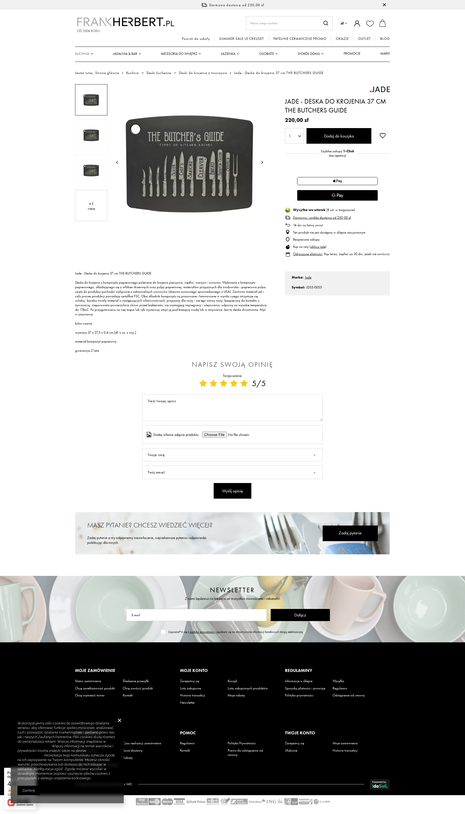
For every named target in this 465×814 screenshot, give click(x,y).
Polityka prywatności (299, 695)
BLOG (385, 39)
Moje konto (194, 670)
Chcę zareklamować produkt (95, 688)
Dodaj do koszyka (339, 136)
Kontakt (128, 695)
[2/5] (213, 383)
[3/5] (223, 383)
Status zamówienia (88, 681)
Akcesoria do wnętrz (179, 53)
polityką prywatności (202, 632)
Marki (385, 53)
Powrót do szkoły (196, 39)
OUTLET (364, 39)
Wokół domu (309, 53)
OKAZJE (342, 39)
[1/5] (203, 383)
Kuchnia (82, 53)
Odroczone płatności (307, 254)
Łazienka (228, 53)
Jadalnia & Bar (125, 53)
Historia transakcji (192, 695)
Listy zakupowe (190, 688)
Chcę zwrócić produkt (138, 688)
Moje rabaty (236, 695)
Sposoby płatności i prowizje (305, 688)
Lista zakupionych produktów (248, 688)
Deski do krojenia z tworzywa (203, 73)
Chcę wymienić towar (90, 695)
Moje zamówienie (95, 670)
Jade (308, 277)
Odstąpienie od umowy (349, 695)
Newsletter (232, 590)
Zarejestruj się (189, 681)
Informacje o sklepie (298, 681)
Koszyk (232, 681)
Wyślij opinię (232, 491)
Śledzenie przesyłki (136, 681)
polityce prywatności (33, 746)
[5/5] (244, 383)
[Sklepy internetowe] (380, 784)
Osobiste (266, 53)
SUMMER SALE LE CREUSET (241, 39)
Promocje (352, 53)
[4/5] (234, 383)
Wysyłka (338, 681)
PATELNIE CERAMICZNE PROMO (299, 39)
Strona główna (107, 73)
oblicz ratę (318, 246)
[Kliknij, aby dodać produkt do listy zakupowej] (382, 135)
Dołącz (300, 615)
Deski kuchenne (159, 73)
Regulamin (340, 688)
